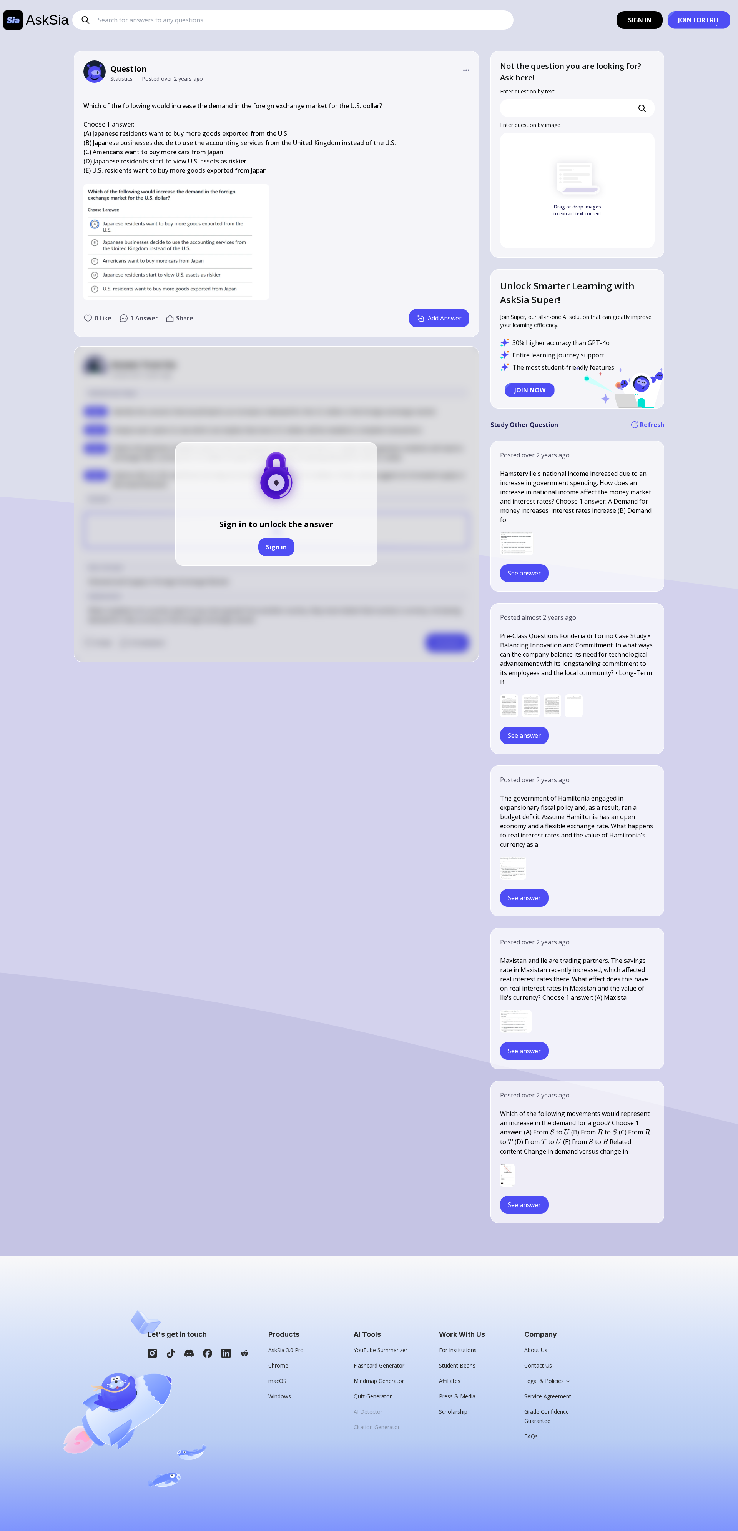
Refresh (652, 424)
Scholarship (453, 1411)
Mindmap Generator (379, 1380)
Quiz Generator (373, 1396)
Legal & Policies (544, 1380)
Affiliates (449, 1380)
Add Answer (445, 318)
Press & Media (457, 1396)
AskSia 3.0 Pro (286, 1350)
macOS (277, 1380)
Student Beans (457, 1365)
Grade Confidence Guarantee (546, 1416)
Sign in (276, 547)
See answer (524, 573)
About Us (535, 1350)
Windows (279, 1396)
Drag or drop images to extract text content (577, 210)
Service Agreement (547, 1396)
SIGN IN (640, 20)
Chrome (278, 1365)
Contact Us (538, 1365)
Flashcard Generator (379, 1365)
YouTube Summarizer (380, 1350)
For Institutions (458, 1350)
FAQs (531, 1436)
